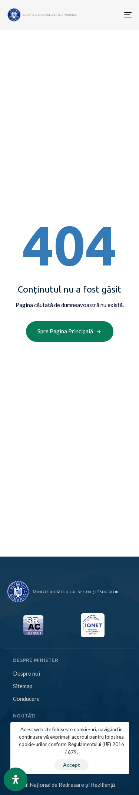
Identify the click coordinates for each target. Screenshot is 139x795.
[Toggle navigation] (101, 15)
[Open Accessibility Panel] (15, 779)
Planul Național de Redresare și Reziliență (64, 784)
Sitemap (23, 686)
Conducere (26, 698)
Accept (71, 765)
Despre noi (26, 673)
